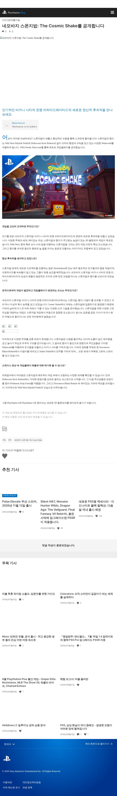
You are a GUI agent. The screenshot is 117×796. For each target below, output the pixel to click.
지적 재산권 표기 (11, 787)
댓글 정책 (27, 787)
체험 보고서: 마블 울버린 (74, 679)
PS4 (4, 440)
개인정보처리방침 (32, 782)
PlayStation (16, 12)
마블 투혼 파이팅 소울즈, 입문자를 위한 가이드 (28, 593)
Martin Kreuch (18, 123)
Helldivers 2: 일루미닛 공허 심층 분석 (24, 725)
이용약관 (7, 782)
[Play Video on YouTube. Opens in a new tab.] (108, 215)
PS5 (10, 440)
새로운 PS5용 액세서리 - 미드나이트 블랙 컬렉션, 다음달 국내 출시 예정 (96, 505)
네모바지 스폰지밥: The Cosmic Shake (28, 440)
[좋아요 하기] (20, 512)
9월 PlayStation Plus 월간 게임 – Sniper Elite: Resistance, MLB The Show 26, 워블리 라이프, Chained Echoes (29, 682)
